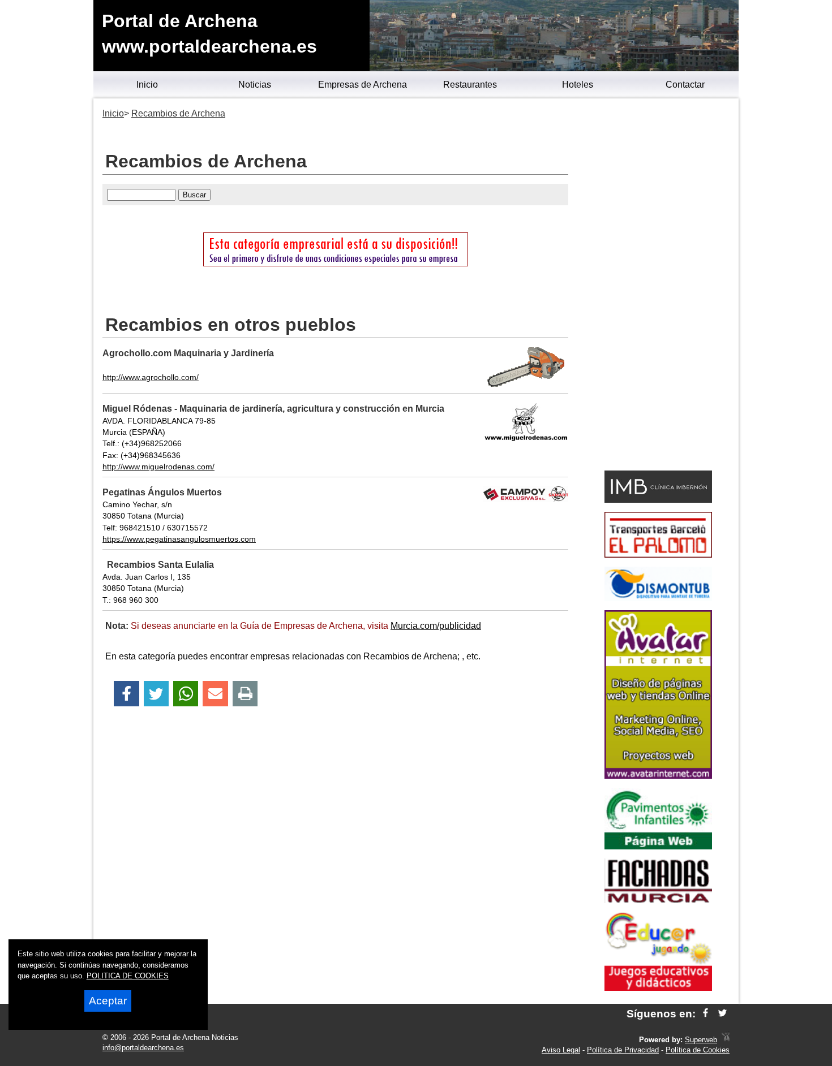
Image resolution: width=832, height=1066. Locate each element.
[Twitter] (156, 693)
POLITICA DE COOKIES (128, 976)
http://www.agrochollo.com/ (150, 377)
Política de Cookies (698, 1050)
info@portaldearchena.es (143, 1047)
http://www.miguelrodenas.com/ (158, 466)
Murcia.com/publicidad (436, 626)
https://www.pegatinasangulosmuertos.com (179, 538)
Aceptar (108, 1001)
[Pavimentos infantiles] (658, 846)
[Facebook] (126, 693)
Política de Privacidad (623, 1050)
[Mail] (215, 693)
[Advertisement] (658, 286)
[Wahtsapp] (186, 693)
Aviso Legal (561, 1050)
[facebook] (705, 1014)
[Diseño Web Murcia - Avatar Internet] (726, 1039)
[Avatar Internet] (658, 775)
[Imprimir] (245, 693)
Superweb (701, 1039)
